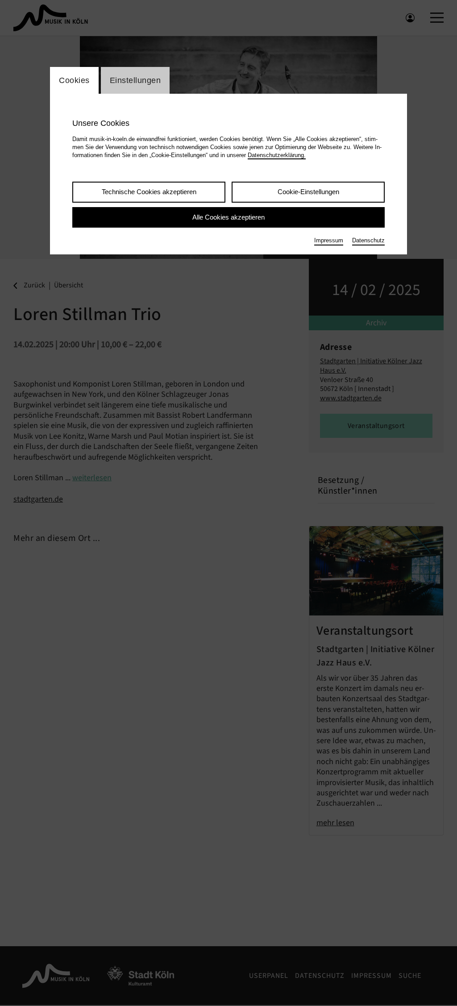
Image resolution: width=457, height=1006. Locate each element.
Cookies (74, 80)
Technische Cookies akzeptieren (149, 191)
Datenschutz (368, 240)
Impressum (328, 240)
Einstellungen (135, 80)
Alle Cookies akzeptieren (228, 217)
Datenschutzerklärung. (277, 155)
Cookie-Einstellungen (308, 191)
